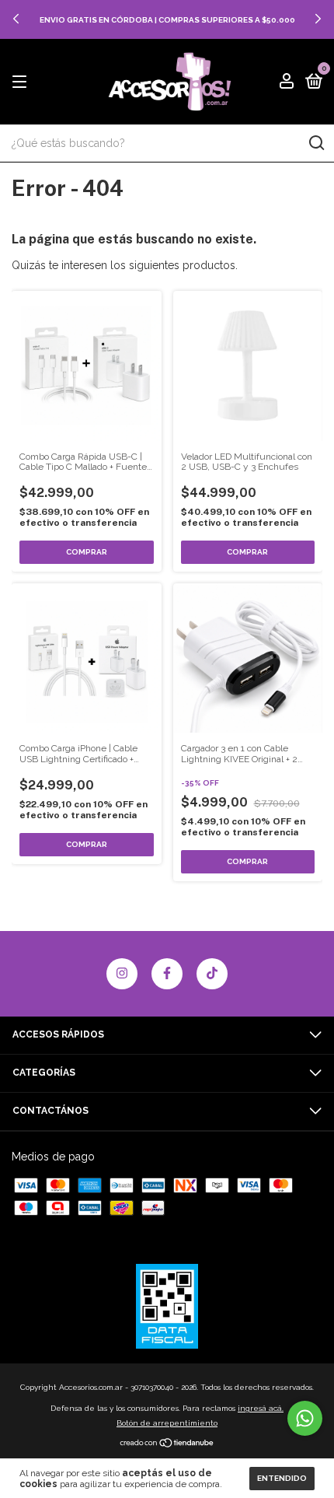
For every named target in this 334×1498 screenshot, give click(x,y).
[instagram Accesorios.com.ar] (121, 973)
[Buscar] (316, 143)
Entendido (282, 1478)
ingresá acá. (261, 1408)
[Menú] (22, 82)
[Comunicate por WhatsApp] (304, 1418)
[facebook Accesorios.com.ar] (167, 973)
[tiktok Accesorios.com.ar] (212, 973)
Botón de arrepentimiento (167, 1423)
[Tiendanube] (167, 1444)
